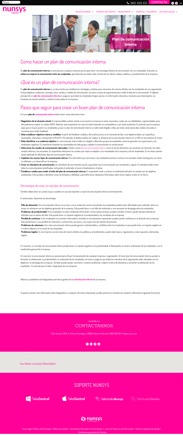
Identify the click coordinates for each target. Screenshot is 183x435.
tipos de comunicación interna (93, 147)
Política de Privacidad (42, 428)
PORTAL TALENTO (146, 11)
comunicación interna (45, 114)
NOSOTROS (124, 11)
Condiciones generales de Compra (92, 432)
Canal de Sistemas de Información (119, 428)
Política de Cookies (60, 428)
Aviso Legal (27, 428)
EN (181, 3)
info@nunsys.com (129, 333)
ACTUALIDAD (167, 11)
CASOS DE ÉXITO (106, 11)
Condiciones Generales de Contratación (86, 428)
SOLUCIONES (83, 11)
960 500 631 (139, 3)
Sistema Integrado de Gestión (147, 428)
